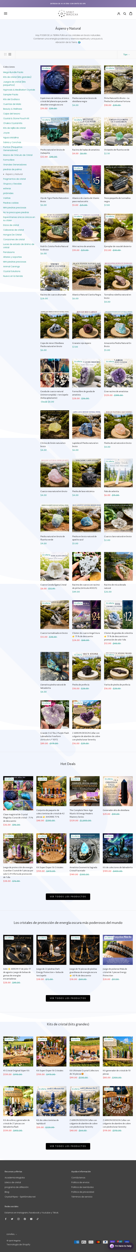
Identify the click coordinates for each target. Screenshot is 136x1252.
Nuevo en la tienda (13, 276)
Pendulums (9, 252)
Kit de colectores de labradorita (118, 867)
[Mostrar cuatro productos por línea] (10, 54)
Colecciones (9, 67)
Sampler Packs (10, 94)
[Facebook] (6, 1219)
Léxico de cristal (13, 1182)
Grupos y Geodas (12, 183)
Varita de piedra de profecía (117, 684)
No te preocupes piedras (16, 212)
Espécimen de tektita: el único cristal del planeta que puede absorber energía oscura (54, 101)
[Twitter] (12, 1219)
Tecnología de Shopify (18, 1244)
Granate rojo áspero (81, 343)
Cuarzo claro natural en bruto (118, 536)
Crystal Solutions (11, 271)
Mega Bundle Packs (13, 72)
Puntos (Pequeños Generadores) (12, 149)
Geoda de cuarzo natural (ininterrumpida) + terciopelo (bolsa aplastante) (54, 395)
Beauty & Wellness (12, 108)
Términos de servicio (81, 1196)
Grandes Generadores (15, 164)
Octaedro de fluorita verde (116, 149)
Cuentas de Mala (12, 104)
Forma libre (8, 159)
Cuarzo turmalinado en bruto (54, 633)
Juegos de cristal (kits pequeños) (14, 83)
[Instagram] (18, 1219)
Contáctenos (78, 1177)
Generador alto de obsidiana (116, 810)
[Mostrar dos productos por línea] (5, 54)
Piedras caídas (11, 202)
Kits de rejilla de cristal (14, 128)
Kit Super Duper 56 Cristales (49, 867)
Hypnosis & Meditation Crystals (19, 89)
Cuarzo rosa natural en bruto (53, 491)
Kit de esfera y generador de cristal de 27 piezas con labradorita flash (16, 1123)
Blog (7, 1191)
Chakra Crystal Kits (12, 123)
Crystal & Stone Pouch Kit (16, 118)
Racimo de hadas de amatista (85, 149)
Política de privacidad (82, 1191)
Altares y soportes (12, 256)
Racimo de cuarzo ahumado (53, 294)
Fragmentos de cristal (14, 178)
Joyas (6, 132)
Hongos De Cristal (12, 234)
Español (11, 1234)
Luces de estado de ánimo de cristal (18, 246)
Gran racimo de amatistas (116, 391)
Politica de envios (80, 1182)
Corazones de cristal (14, 239)
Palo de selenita (111, 491)
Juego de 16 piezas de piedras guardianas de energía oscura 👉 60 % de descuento (83, 972)
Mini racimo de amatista (83, 246)
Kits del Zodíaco (11, 99)
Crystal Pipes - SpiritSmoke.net (20, 1196)
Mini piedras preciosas (14, 207)
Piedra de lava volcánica (83, 491)
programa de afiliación (17, 1187)
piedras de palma (12, 169)
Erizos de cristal (11, 225)
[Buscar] (124, 13)
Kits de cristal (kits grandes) (17, 77)
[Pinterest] (25, 1219)
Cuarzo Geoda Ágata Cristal (53, 584)
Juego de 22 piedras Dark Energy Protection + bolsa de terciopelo (49, 972)
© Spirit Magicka (13, 1241)
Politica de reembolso (82, 1187)
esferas (7, 188)
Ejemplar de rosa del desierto (117, 246)
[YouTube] (31, 1219)
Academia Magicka (15, 1177)
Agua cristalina (11, 137)
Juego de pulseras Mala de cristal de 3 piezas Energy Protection (115, 972)
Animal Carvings (11, 266)
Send (127, 1236)
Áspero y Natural (14, 174)
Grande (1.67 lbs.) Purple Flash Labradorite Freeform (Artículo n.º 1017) (54, 736)
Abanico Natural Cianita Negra (86, 294)
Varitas (6, 198)
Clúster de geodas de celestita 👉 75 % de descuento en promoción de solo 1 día (118, 636)
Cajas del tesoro (11, 113)
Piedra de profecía (80, 684)
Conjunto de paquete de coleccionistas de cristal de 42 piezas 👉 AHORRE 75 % (50, 813)
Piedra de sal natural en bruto (117, 443)
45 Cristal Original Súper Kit (16, 1070)
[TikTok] (38, 1219)
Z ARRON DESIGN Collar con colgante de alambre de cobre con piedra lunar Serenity (86, 736)
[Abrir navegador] (5, 13)
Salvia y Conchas (12, 142)
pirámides (8, 193)
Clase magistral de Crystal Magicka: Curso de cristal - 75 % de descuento (18, 818)
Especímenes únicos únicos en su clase (19, 219)
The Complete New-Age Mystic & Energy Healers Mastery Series (81, 813)
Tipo (125, 54)
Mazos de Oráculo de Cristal (17, 155)
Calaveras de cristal (13, 229)
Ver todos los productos (68, 896)
